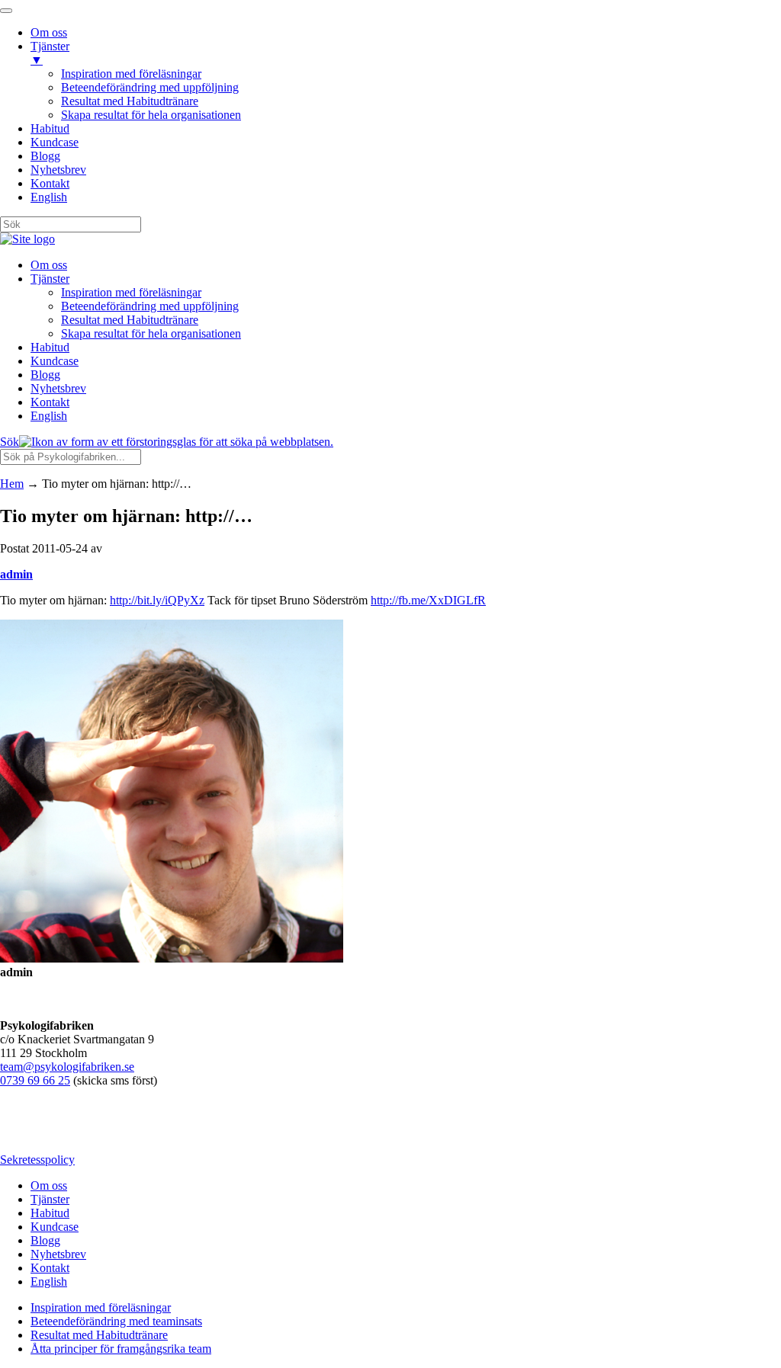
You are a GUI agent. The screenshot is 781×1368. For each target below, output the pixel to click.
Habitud (50, 347)
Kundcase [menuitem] (55, 142)
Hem (12, 483)
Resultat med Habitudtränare (129, 319)
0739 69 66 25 (35, 1080)
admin (16, 574)
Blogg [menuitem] (45, 155)
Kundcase (55, 360)
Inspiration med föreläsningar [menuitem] (131, 73)
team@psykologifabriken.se (67, 1066)
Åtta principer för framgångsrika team (121, 1348)
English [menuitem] (49, 197)
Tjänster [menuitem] (50, 53)
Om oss (49, 264)
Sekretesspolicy (37, 1159)
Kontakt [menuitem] (50, 183)
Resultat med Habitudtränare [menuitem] (129, 101)
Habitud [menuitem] (50, 128)
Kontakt (50, 402)
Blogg (45, 374)
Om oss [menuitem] (49, 32)
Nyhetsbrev (58, 388)
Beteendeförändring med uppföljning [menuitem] (150, 87)
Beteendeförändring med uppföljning (150, 306)
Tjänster (50, 278)
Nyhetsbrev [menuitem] (58, 169)
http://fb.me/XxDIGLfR (428, 600)
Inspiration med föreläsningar (131, 292)
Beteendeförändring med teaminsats (116, 1321)
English (49, 415)
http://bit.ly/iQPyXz (157, 600)
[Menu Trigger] (6, 10)
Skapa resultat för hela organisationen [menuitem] (151, 114)
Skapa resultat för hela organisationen (151, 333)
